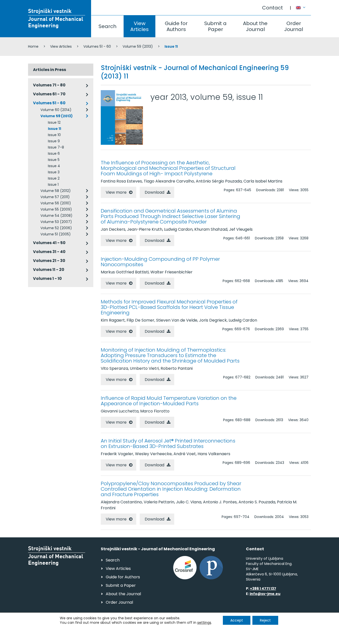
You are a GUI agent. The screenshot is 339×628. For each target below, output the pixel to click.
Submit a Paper (215, 26)
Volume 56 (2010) (55, 203)
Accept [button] (236, 620)
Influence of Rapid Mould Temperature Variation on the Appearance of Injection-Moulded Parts (169, 401)
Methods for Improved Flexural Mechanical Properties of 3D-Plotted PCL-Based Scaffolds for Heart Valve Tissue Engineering (169, 307)
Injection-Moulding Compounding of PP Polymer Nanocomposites (160, 262)
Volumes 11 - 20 (48, 269)
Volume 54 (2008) (56, 215)
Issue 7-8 (56, 147)
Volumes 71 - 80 (49, 85)
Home (33, 46)
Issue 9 (54, 141)
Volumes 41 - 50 (49, 243)
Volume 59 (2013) (138, 46)
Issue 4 (54, 165)
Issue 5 (54, 159)
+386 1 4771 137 (263, 588)
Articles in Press (49, 70)
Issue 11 (54, 128)
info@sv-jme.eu (265, 593)
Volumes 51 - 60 (97, 46)
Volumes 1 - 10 (47, 278)
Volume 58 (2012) (55, 190)
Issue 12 (54, 122)
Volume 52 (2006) (56, 227)
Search (107, 26)
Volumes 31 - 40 (49, 252)
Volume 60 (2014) (55, 109)
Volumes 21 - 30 (49, 260)
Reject (265, 620)
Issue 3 (54, 172)
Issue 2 (54, 178)
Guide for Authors (176, 26)
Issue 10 (54, 134)
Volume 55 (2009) (56, 209)
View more (116, 192)
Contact (272, 7)
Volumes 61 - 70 (49, 94)
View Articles (139, 26)
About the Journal (255, 26)
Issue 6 (54, 153)
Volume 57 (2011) (55, 196)
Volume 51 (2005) (55, 234)
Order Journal (293, 26)
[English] (303, 5)
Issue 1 (53, 184)
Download (154, 192)
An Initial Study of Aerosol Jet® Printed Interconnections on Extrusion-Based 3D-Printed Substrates (168, 443)
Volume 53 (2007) (56, 221)
